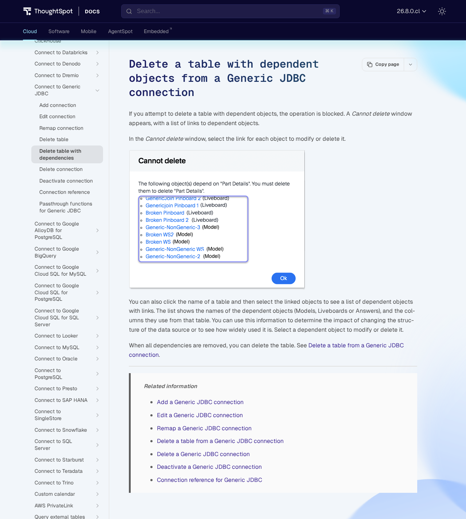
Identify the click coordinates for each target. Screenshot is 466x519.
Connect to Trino (54, 482)
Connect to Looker (56, 335)
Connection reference (64, 192)
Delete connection (61, 169)
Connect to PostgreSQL (48, 373)
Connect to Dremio (57, 75)
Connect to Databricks (61, 52)
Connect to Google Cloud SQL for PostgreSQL (57, 292)
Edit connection (57, 116)
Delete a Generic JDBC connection (203, 454)
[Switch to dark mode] (442, 11)
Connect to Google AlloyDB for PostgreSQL (57, 230)
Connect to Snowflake (61, 430)
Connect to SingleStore (48, 415)
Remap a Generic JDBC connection (204, 428)
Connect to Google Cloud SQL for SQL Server (57, 317)
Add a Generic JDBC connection (200, 402)
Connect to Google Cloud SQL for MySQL (60, 270)
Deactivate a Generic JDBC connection (209, 467)
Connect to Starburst (59, 459)
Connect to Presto (56, 388)
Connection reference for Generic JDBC (209, 480)
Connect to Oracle (56, 358)
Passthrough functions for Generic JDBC (65, 207)
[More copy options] (410, 64)
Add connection (57, 105)
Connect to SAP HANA (61, 400)
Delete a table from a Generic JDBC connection (220, 441)
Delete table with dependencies (60, 154)
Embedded (156, 31)
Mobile (88, 31)
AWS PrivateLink (54, 505)
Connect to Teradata (59, 471)
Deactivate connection (66, 180)
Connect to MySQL (57, 347)
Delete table (53, 139)
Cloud (30, 31)
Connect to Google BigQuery (57, 252)
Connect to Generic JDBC (57, 90)
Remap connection (61, 128)
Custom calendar (55, 494)
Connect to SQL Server (53, 444)
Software (59, 31)
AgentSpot (120, 31)
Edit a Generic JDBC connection (200, 415)
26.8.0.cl (408, 11)
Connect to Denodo (57, 63)
